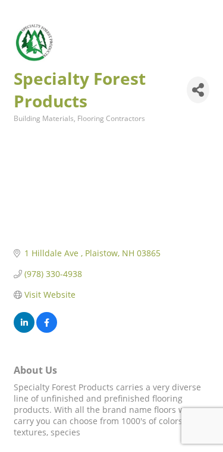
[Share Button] (198, 90)
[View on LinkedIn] (24, 329)
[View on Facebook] (46, 329)
